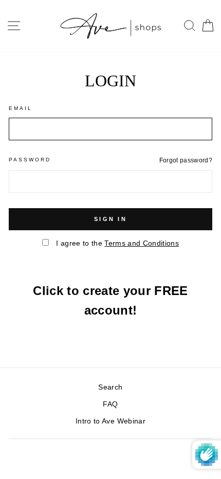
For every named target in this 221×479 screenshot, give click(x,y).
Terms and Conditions (141, 243)
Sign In (110, 219)
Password (30, 159)
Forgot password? (185, 160)
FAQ (110, 404)
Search (110, 387)
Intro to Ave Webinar (110, 421)
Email (20, 108)
